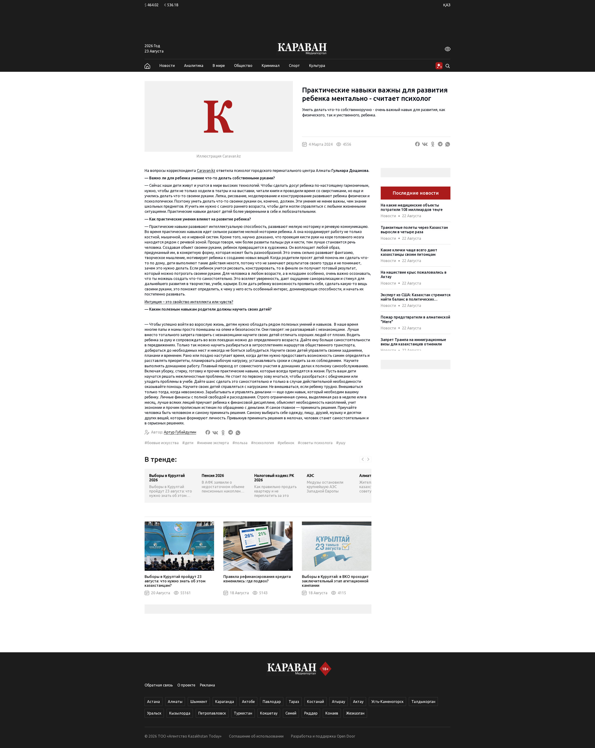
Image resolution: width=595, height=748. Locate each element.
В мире (219, 65)
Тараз (294, 701)
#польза (240, 443)
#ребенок (286, 443)
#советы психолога (315, 443)
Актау (358, 701)
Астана (153, 701)
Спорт (294, 65)
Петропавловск (212, 713)
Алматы (175, 701)
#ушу (340, 443)
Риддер (310, 713)
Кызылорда (179, 713)
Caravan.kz (206, 170)
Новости (167, 65)
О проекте (186, 685)
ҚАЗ (446, 5)
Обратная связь (159, 685)
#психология (262, 443)
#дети (187, 443)
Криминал (271, 65)
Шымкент (198, 701)
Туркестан (243, 713)
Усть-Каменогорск (387, 701)
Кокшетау (269, 713)
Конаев (331, 713)
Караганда (224, 701)
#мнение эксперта (213, 443)
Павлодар (272, 701)
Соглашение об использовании (256, 736)
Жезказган (355, 713)
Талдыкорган (423, 701)
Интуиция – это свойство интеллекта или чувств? (189, 302)
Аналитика (193, 65)
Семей (290, 713)
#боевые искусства (162, 443)
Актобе (248, 701)
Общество (243, 65)
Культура (317, 65)
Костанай (315, 701)
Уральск (154, 713)
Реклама (207, 685)
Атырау (338, 701)
